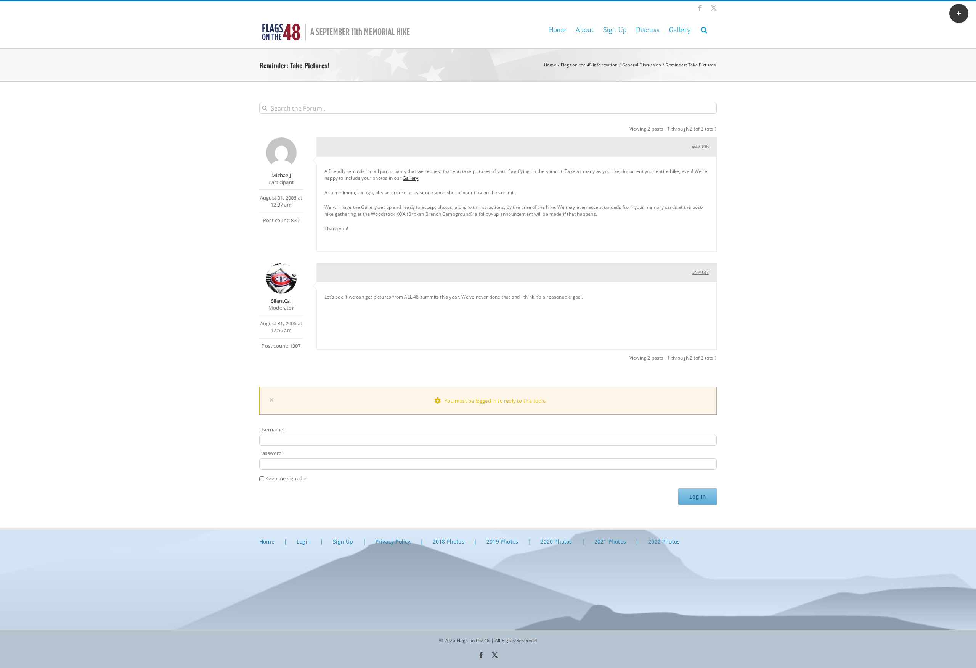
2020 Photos (556, 541)
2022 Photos (664, 541)
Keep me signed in (286, 478)
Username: (271, 429)
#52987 (700, 272)
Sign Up (343, 541)
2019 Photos (502, 541)
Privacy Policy (393, 541)
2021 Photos (610, 541)
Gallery (410, 178)
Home (266, 541)
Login (304, 541)
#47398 (700, 147)
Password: (271, 453)
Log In (697, 496)
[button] (704, 29)
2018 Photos (448, 541)
